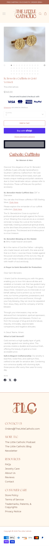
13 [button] (14, 68)
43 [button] (35, 73)
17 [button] (24, 68)
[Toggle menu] (4, 13)
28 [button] (24, 71)
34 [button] (11, 73)
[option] (24, 44)
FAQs (8, 464)
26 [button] (19, 71)
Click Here (13, 202)
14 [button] (16, 68)
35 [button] (14, 73)
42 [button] (32, 73)
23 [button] (11, 71)
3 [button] (16, 65)
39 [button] (24, 73)
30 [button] (29, 71)
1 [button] (11, 65)
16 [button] (21, 68)
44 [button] (37, 73)
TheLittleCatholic (11, 87)
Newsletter (11, 450)
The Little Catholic (24, 531)
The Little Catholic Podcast (20, 442)
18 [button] (27, 68)
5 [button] (21, 65)
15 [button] (19, 68)
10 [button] (35, 65)
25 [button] (16, 71)
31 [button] (32, 71)
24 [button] (14, 71)
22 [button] (37, 68)
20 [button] (32, 68)
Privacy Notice (13, 511)
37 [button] (19, 73)
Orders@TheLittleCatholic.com (22, 428)
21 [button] (35, 68)
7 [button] (27, 65)
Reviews (9, 477)
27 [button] (21, 71)
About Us (10, 473)
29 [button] (27, 71)
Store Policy (11, 495)
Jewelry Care (12, 468)
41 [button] (29, 73)
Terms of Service (14, 499)
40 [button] (27, 73)
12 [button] (11, 68)
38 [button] (21, 73)
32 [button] (35, 71)
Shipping (7, 107)
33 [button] (37, 71)
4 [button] (19, 65)
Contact (9, 481)
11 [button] (37, 65)
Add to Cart (24, 123)
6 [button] (24, 65)
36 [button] (16, 73)
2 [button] (14, 65)
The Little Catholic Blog (18, 446)
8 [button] (29, 65)
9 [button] (32, 65)
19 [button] (29, 68)
